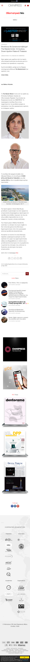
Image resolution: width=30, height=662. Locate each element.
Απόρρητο (9, 651)
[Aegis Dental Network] (8, 563)
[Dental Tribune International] (8, 539)
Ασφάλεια (11, 650)
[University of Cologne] (21, 540)
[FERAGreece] (8, 587)
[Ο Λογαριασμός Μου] (25, 5)
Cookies (14, 651)
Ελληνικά (13, 1)
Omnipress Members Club (15, 653)
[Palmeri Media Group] (8, 568)
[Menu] (2, 5)
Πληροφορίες (25, 660)
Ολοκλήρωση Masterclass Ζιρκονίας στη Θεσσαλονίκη (17, 310)
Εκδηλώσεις (4, 44)
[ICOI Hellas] (21, 606)
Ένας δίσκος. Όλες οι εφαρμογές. (18, 282)
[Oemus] (9, 556)
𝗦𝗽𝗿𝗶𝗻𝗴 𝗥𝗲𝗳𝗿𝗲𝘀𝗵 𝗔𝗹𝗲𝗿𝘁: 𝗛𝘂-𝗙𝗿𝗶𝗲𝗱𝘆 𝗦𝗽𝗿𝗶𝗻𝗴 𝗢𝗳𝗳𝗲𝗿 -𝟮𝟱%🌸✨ (19, 302)
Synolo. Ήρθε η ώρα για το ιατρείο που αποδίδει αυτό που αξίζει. (18, 318)
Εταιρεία (16, 649)
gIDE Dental (21, 651)
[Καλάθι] (28, 5)
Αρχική (8, 648)
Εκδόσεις (20, 648)
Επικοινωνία (23, 649)
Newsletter (5, 650)
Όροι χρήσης (18, 650)
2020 (6, 265)
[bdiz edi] (21, 599)
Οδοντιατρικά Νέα (9, 649)
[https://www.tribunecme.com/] (21, 612)
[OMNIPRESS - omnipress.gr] (15, 5)
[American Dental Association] (21, 588)
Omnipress (21, 55)
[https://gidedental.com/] (21, 594)
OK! (24, 657)
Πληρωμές (25, 650)
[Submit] (27, 273)
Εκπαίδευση (14, 648)
